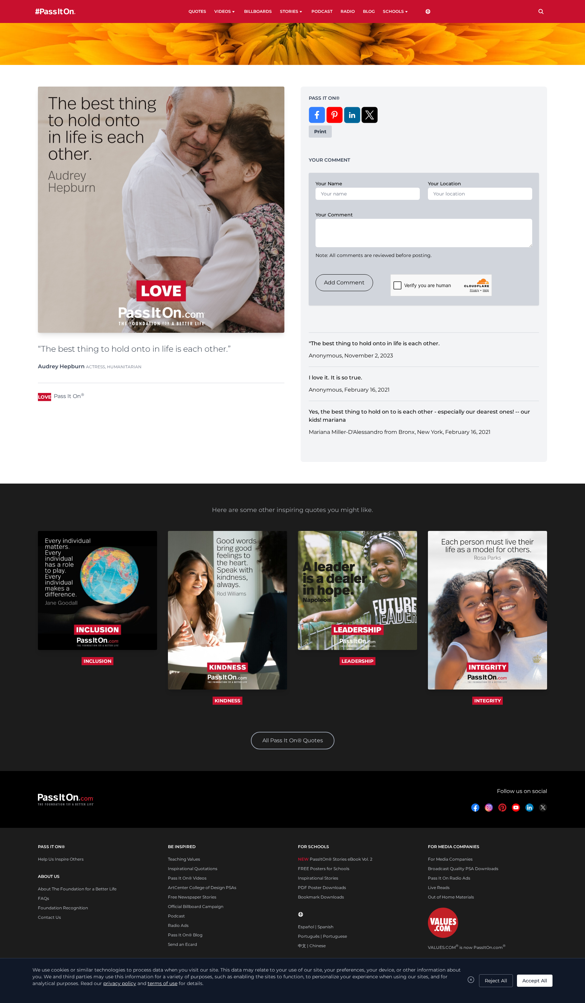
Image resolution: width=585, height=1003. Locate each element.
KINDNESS (227, 701)
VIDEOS (222, 11)
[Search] (540, 11)
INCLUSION (97, 661)
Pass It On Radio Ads (449, 878)
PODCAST (321, 11)
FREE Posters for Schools (323, 868)
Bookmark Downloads (321, 897)
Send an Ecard (182, 944)
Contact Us (49, 917)
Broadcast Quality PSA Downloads (463, 868)
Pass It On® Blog (185, 934)
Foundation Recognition (63, 907)
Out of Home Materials (451, 897)
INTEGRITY (487, 701)
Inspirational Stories (318, 878)
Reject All (496, 981)
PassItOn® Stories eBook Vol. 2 (335, 859)
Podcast (176, 915)
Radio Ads (178, 925)
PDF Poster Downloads (322, 887)
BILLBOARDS (258, 11)
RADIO (348, 11)
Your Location (444, 184)
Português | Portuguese (322, 936)
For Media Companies (450, 859)
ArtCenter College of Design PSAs (202, 887)
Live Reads (439, 887)
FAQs (43, 898)
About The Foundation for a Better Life (77, 888)
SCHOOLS (393, 11)
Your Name (329, 184)
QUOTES (197, 11)
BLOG (369, 11)
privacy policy (119, 983)
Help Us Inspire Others (61, 859)
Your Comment (334, 215)
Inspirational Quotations (192, 868)
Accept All (534, 981)
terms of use (162, 983)
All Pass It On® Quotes (292, 740)
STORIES (289, 11)
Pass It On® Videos (187, 878)
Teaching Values (184, 859)
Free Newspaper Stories (192, 897)
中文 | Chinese (312, 945)
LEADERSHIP (357, 661)
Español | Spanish (315, 926)
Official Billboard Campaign (195, 906)
